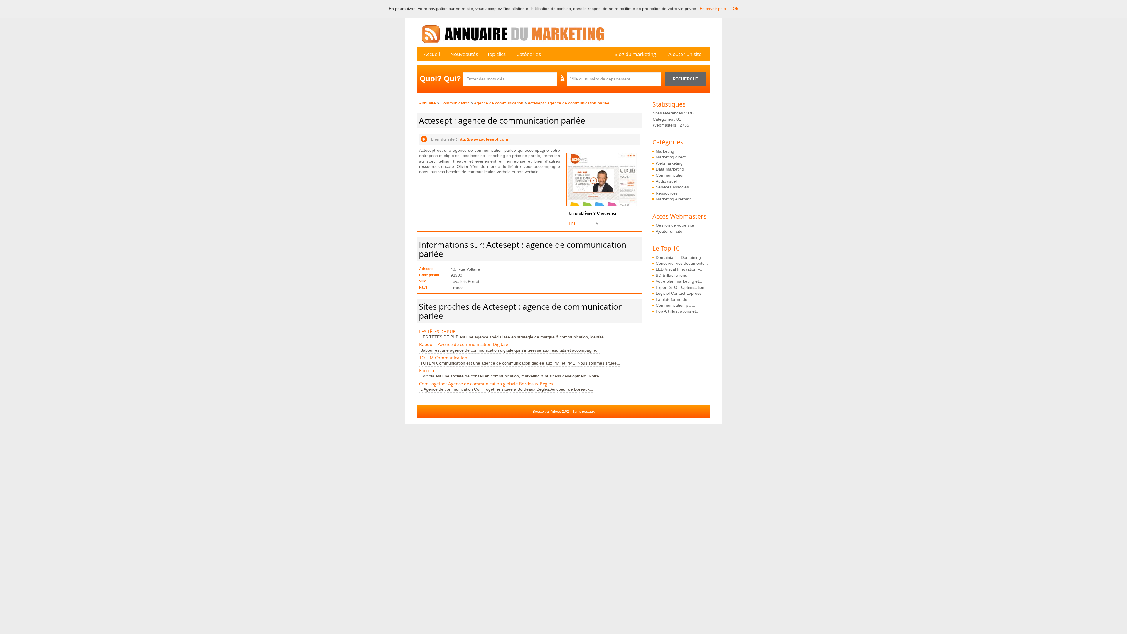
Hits (572, 223)
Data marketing (670, 169)
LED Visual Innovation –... (679, 269)
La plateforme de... (673, 299)
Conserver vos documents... (682, 263)
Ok (735, 8)
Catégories (528, 54)
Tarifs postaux (584, 411)
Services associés (672, 187)
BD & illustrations (671, 275)
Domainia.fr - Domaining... (680, 257)
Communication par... (675, 305)
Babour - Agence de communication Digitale (463, 344)
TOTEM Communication (443, 358)
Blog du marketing (635, 54)
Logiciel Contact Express (678, 293)
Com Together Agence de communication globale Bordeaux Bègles (486, 384)
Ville (422, 281)
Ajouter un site (685, 54)
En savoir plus (713, 8)
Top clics (496, 54)
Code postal (429, 275)
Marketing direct (671, 157)
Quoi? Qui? (440, 78)
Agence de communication (498, 103)
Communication (670, 175)
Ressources (667, 193)
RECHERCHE (685, 79)
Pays (423, 287)
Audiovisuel (666, 181)
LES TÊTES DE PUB (437, 331)
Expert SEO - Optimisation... (682, 287)
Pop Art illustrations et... (677, 311)
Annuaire (427, 103)
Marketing (665, 151)
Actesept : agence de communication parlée (568, 103)
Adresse (426, 269)
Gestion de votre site (675, 225)
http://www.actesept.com (483, 139)
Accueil (432, 54)
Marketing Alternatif (673, 199)
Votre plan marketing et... (679, 281)
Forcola (426, 370)
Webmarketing (669, 163)
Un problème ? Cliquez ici (592, 213)
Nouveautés (464, 54)
